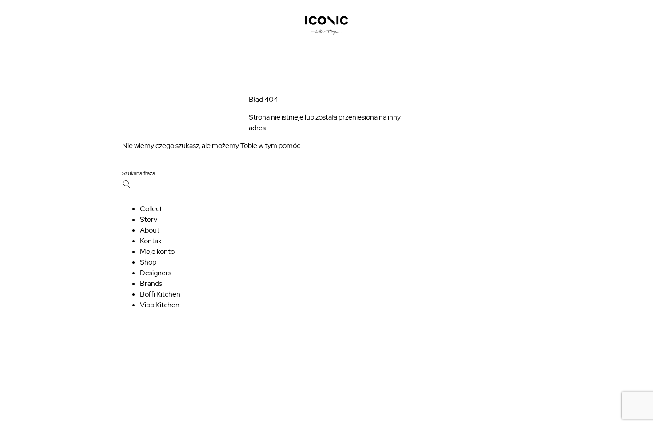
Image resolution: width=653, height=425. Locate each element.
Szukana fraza (138, 173)
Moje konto (157, 251)
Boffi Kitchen (160, 294)
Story (148, 219)
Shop (148, 262)
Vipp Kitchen (159, 304)
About (149, 230)
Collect (151, 208)
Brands (151, 283)
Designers (155, 272)
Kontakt (152, 240)
